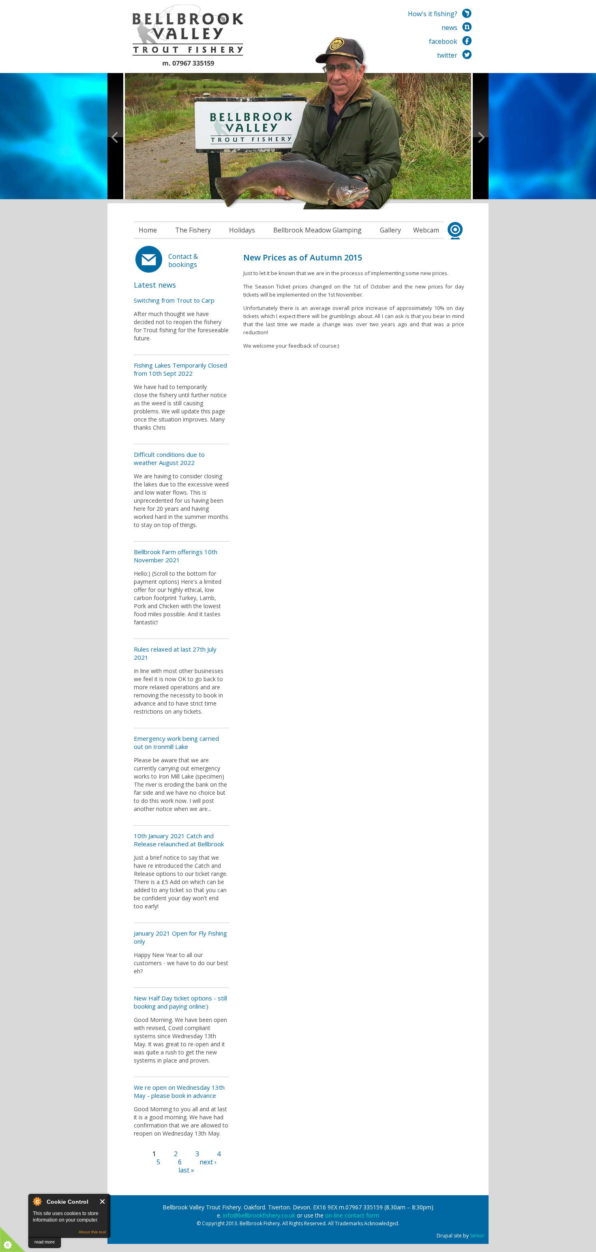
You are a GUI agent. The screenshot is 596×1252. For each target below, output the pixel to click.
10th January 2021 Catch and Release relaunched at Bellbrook (179, 840)
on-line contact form (352, 1215)
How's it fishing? (432, 13)
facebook (443, 41)
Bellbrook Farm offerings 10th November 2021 (175, 556)
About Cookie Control (37, 1201)
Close (102, 1201)
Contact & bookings (183, 260)
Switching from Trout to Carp (174, 300)
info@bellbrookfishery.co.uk (259, 1215)
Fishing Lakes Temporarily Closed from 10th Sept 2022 (180, 369)
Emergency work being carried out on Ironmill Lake (176, 742)
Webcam (426, 230)
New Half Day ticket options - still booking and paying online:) (180, 1002)
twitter (447, 55)
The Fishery (193, 230)
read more (44, 1241)
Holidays (242, 230)
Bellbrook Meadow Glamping (317, 230)
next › (208, 1161)
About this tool (92, 1232)
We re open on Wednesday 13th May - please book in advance (179, 1091)
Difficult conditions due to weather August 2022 (169, 458)
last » (186, 1170)
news (449, 27)
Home (148, 230)
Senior (477, 1235)
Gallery (390, 230)
